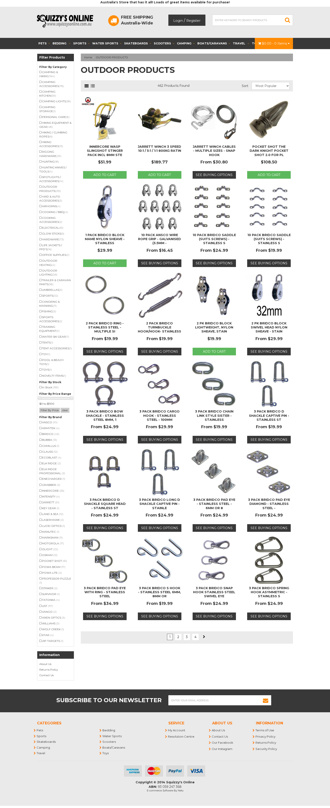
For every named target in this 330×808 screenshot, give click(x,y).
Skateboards (136, 43)
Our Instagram (222, 749)
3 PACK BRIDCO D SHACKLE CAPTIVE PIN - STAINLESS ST (269, 415)
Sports (79, 43)
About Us (45, 664)
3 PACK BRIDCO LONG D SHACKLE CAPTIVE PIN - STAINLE (159, 504)
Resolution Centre (181, 736)
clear (65, 410)
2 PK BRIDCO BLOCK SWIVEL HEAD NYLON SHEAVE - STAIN (269, 327)
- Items (275, 43)
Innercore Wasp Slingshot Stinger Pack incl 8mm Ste (105, 151)
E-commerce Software (160, 790)
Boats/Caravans (212, 43)
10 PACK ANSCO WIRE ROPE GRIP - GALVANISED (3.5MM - (159, 239)
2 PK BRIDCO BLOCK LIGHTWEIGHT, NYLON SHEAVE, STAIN (214, 327)
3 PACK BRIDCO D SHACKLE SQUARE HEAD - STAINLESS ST (105, 504)
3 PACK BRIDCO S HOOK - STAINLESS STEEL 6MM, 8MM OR (159, 592)
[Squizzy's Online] (66, 21)
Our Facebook (222, 742)
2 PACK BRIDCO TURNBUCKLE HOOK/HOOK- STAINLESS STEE (159, 329)
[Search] (287, 20)
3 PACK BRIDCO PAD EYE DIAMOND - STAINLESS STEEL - (269, 504)
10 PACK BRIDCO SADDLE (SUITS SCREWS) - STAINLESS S (214, 239)
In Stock (50, 387)
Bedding (60, 43)
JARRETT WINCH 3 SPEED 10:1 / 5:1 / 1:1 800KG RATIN (159, 149)
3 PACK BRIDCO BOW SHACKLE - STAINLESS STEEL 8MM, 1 (105, 415)
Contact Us (46, 675)
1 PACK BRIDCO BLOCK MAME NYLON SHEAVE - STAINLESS (105, 239)
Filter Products (52, 57)
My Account (176, 730)
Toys (106, 753)
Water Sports (105, 43)
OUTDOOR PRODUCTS (112, 57)
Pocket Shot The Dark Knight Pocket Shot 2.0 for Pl (269, 151)
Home (88, 57)
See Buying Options (214, 175)
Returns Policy (48, 669)
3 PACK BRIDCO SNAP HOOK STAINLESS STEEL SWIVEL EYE (214, 592)
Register (193, 20)
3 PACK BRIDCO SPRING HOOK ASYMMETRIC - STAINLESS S (269, 592)
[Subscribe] (265, 700)
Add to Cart (104, 175)
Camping (184, 43)
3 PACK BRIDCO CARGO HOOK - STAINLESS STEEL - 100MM (159, 415)
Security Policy (266, 749)
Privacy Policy (265, 736)
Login (178, 20)
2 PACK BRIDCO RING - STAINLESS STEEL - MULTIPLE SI (105, 327)
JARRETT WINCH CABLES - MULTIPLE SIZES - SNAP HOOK (214, 151)
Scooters (162, 43)
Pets (42, 43)
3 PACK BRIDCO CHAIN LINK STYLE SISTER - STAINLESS (214, 415)
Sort (245, 86)
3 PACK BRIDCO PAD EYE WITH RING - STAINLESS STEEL (105, 592)
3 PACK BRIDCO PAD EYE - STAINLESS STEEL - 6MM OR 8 (214, 504)
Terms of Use (265, 730)
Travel (239, 43)
